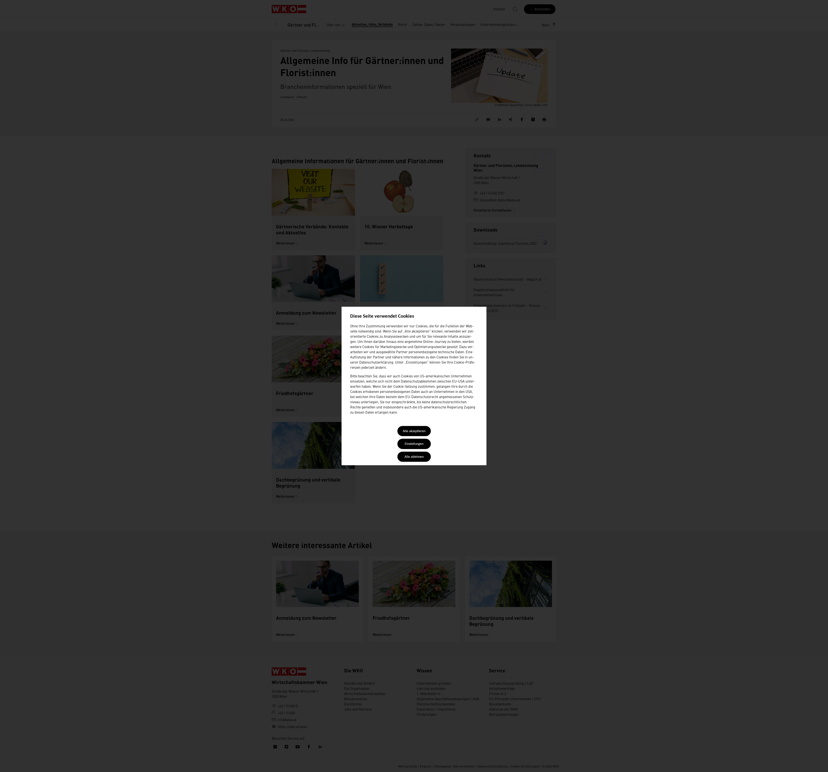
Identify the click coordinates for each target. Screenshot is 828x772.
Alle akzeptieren (414, 431)
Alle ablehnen (414, 457)
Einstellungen (414, 444)
